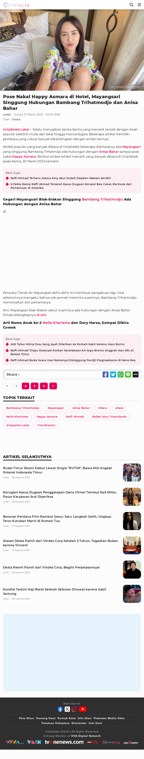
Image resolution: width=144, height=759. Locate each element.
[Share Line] (128, 374)
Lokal (7, 114)
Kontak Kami (67, 718)
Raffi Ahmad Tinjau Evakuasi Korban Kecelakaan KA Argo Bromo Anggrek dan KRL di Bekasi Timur (72, 352)
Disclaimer (79, 723)
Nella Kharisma (56, 323)
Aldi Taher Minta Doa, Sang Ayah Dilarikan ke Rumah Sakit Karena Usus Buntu (67, 344)
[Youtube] (83, 709)
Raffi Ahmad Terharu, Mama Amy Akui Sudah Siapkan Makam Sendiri (60, 178)
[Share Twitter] (113, 374)
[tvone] (64, 742)
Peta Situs (26, 718)
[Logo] (15, 4)
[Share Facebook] (106, 374)
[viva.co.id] (14, 742)
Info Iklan (85, 718)
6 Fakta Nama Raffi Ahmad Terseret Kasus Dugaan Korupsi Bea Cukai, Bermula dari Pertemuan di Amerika (71, 186)
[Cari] (131, 4)
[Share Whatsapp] (121, 374)
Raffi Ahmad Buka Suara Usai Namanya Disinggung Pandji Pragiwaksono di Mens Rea (73, 360)
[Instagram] (74, 709)
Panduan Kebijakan (56, 723)
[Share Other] (136, 374)
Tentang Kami (46, 718)
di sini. (42, 315)
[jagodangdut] (131, 742)
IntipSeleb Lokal (16, 129)
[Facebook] (60, 709)
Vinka (16, 119)
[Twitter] (67, 709)
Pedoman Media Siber (109, 718)
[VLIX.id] (34, 742)
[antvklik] (93, 742)
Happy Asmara (24, 156)
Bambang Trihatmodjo (102, 199)
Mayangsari (131, 147)
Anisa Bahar (108, 151)
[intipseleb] (111, 742)
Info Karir (95, 723)
